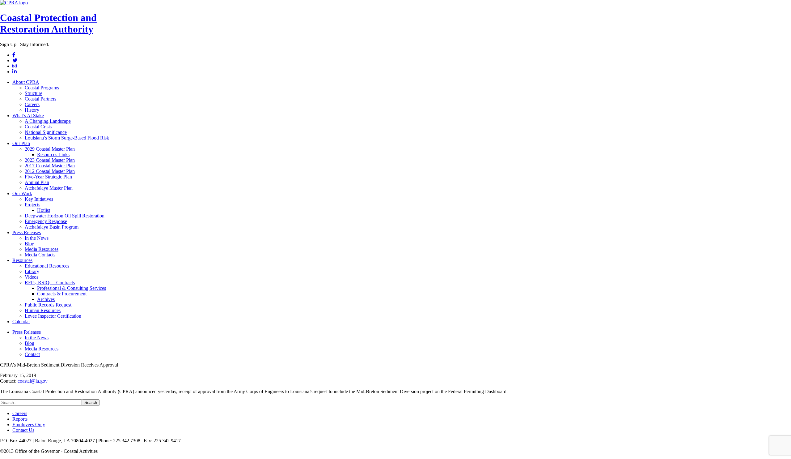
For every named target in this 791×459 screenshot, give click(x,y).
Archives (46, 299)
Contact (32, 354)
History (32, 110)
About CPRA (25, 82)
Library (32, 271)
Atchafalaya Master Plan (49, 188)
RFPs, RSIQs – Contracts (50, 282)
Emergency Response (46, 221)
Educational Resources (47, 265)
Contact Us (23, 430)
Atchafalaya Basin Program (51, 226)
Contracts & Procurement (62, 293)
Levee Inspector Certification (53, 316)
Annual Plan (37, 182)
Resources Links (53, 154)
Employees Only (28, 424)
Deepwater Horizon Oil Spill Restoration (64, 215)
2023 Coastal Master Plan (50, 160)
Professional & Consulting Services (71, 288)
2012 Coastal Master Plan (50, 171)
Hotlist (43, 210)
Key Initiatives (39, 199)
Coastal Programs (42, 87)
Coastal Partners (40, 98)
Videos (31, 277)
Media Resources (41, 249)
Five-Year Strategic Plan (48, 176)
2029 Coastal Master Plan (50, 149)
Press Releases (26, 232)
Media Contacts (40, 254)
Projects (32, 204)
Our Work (22, 193)
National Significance (46, 132)
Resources (22, 260)
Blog (29, 243)
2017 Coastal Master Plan (50, 165)
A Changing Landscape (48, 121)
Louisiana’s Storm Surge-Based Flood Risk (67, 137)
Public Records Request (48, 304)
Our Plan (21, 143)
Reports (19, 419)
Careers (32, 104)
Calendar (21, 321)
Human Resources (43, 310)
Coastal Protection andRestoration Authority (48, 23)
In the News (37, 238)
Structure (33, 93)
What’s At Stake (28, 115)
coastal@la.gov (33, 381)
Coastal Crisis (38, 126)
